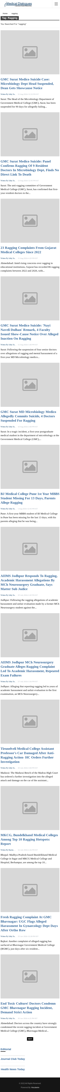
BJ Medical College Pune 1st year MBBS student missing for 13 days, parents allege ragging (30, 498)
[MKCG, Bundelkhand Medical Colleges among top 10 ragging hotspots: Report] (30, 808)
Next (30, 1039)
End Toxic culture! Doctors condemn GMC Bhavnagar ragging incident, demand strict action (28, 1008)
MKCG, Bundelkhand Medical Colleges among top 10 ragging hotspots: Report (29, 839)
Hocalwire (35, 1087)
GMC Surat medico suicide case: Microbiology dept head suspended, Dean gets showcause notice (27, 84)
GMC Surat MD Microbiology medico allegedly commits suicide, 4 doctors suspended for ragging (28, 416)
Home (5, 14)
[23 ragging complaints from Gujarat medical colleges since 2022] (30, 221)
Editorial (6, 1049)
